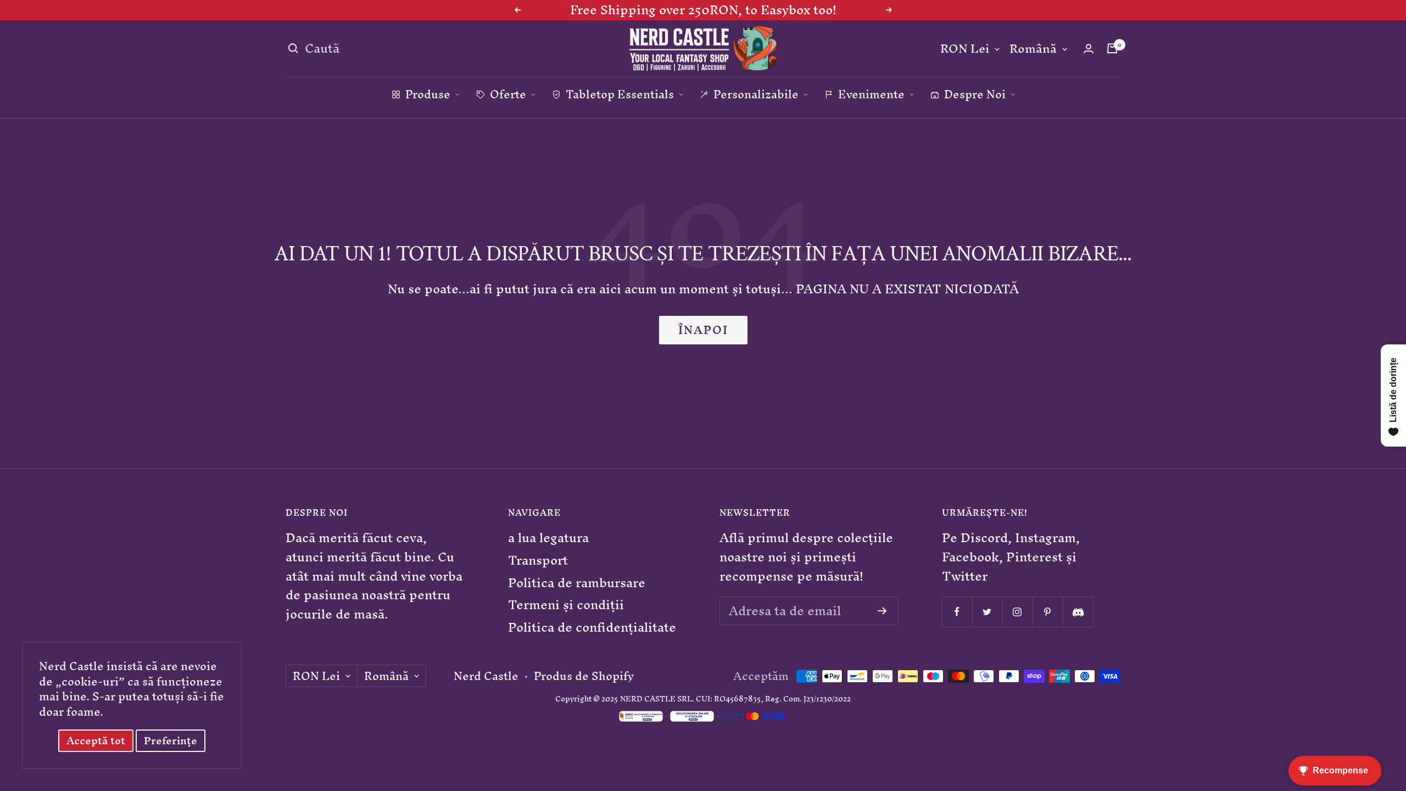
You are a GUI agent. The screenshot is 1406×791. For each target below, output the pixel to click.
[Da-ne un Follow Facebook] (957, 612)
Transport (538, 560)
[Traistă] (1112, 48)
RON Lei (964, 49)
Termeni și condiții (566, 605)
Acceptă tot (95, 740)
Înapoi (703, 330)
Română (1033, 49)
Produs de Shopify (584, 676)
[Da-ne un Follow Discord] (1078, 612)
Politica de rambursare (576, 583)
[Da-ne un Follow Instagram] (1017, 612)
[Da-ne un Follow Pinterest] (1048, 612)
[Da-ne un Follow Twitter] (987, 612)
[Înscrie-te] (882, 611)
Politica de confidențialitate (592, 627)
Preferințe (170, 740)
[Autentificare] (1088, 48)
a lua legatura (548, 538)
